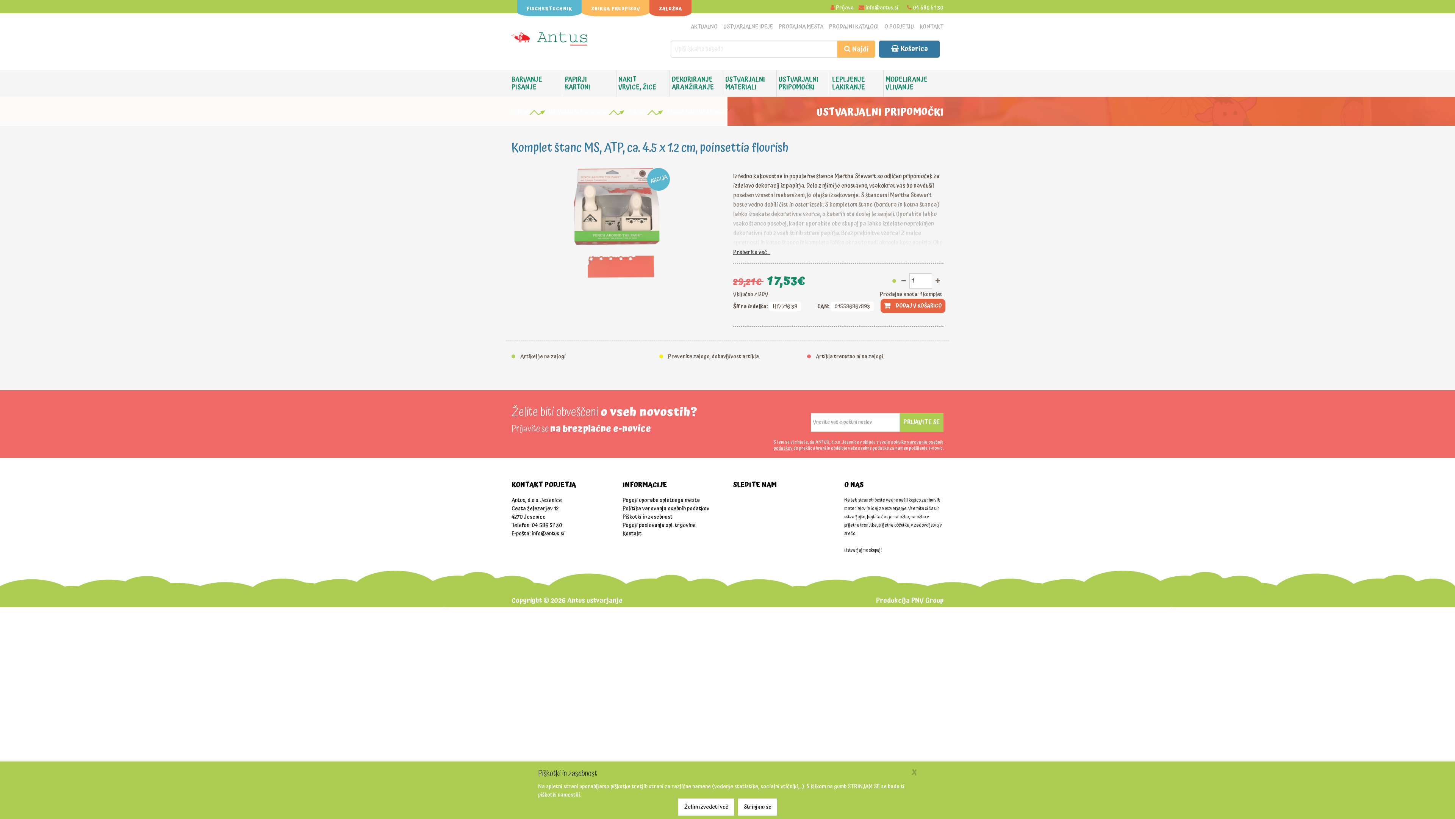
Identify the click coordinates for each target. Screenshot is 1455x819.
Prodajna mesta (801, 26)
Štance (637, 112)
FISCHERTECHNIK (549, 9)
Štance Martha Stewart (697, 112)
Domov (520, 112)
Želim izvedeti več (706, 807)
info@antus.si (881, 8)
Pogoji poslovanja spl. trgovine (659, 525)
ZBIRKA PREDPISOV (615, 9)
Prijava (845, 8)
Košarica (913, 48)
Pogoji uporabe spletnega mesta (661, 500)
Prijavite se (921, 422)
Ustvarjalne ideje (748, 26)
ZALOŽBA (670, 9)
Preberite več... (751, 252)
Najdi (859, 49)
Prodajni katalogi (854, 26)
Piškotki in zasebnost (648, 517)
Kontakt (931, 26)
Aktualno (704, 26)
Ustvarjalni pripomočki (578, 112)
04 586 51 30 (928, 8)
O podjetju (899, 26)
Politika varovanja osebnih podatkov (666, 508)
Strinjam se (757, 807)
